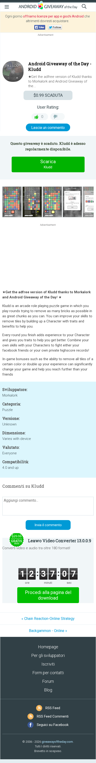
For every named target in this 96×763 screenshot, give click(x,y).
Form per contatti (48, 672)
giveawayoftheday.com (57, 741)
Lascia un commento (48, 127)
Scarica (48, 164)
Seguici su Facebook (53, 725)
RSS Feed (52, 708)
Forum (48, 681)
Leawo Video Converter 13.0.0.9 (59, 540)
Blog (48, 689)
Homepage (48, 646)
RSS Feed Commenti (53, 716)
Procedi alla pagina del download (48, 595)
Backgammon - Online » (48, 630)
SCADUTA (48, 95)
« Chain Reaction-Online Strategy (48, 618)
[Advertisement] (48, 48)
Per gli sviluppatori (48, 655)
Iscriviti (48, 664)
